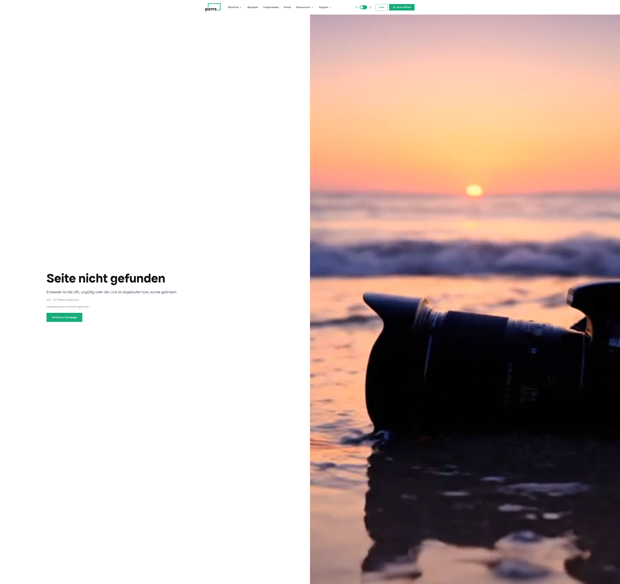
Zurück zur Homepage (64, 317)
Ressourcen (303, 7)
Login (381, 7)
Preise (287, 7)
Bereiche (233, 7)
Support (323, 7)
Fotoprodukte (271, 7)
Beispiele (253, 7)
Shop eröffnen (404, 7)
